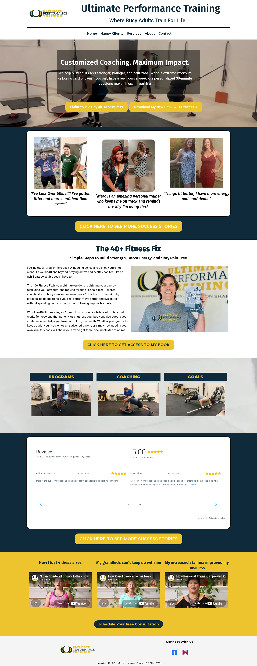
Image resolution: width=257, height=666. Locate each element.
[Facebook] (174, 652)
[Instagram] (185, 652)
